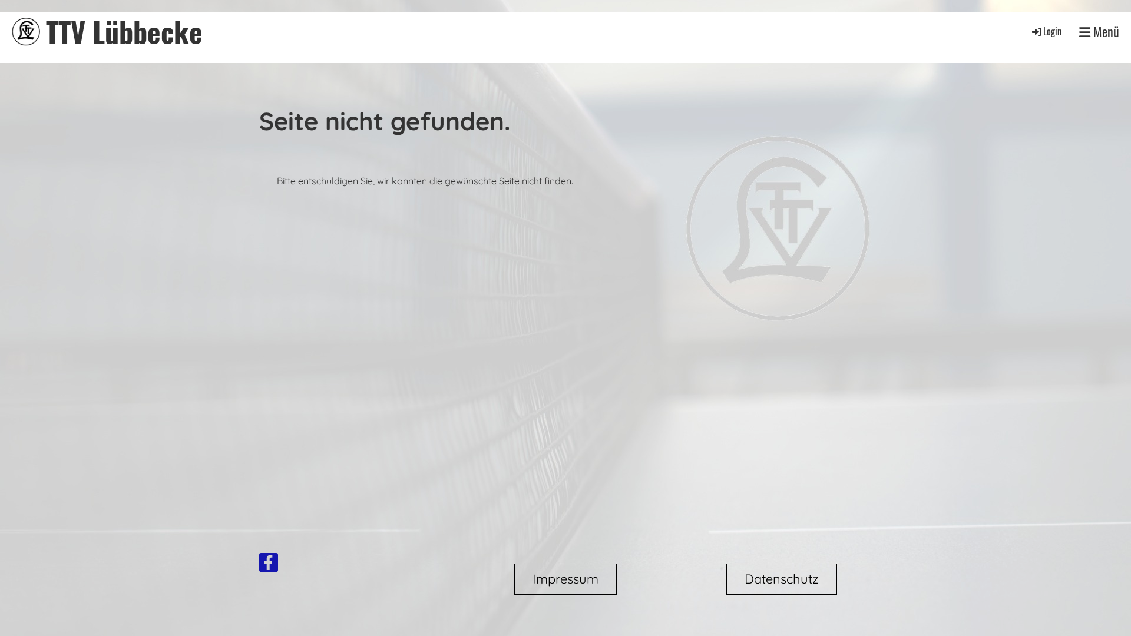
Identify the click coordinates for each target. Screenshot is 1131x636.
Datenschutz (782, 579)
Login (1052, 31)
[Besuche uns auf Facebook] (268, 565)
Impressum (565, 579)
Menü (1104, 31)
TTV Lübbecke (124, 31)
